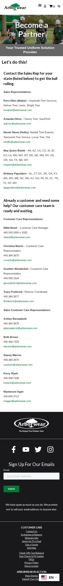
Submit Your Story (31, 579)
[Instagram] (50, 449)
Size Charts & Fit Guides (31, 556)
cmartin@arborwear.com (18, 260)
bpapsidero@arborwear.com (20, 187)
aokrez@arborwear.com (17, 123)
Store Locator (31, 566)
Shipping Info (31, 538)
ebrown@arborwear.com (18, 346)
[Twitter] (38, 449)
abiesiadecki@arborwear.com (20, 328)
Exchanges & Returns (31, 534)
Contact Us (31, 531)
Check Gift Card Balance (31, 553)
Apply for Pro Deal (31, 541)
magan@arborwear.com (17, 401)
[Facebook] (13, 449)
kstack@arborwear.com (17, 382)
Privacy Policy (31, 562)
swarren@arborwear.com (18, 364)
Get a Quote (31, 544)
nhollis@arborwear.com (17, 142)
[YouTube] (25, 449)
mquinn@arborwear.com (18, 164)
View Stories (31, 575)
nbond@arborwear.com (17, 237)
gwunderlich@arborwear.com (20, 283)
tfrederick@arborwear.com (19, 301)
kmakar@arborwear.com (18, 110)
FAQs (31, 559)
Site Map (31, 548)
